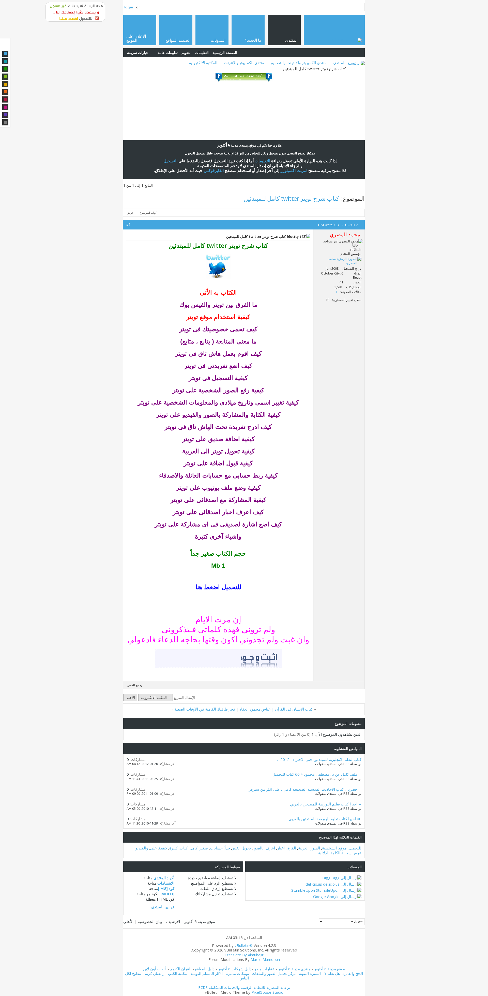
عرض (130, 212)
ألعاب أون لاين (154, 968)
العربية (303, 847)
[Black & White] (5, 122)
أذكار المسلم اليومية (206, 973)
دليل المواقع (205, 968)
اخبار (281, 847)
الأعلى (130, 697)
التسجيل (170, 161)
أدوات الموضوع (148, 212)
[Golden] (5, 84)
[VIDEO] (167, 893)
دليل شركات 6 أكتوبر (235, 968)
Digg (326, 877)
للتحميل (355, 847)
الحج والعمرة (352, 973)
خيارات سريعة (137, 52)
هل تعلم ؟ (332, 973)
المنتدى (339, 62)
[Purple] (5, 115)
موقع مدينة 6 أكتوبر (199, 921)
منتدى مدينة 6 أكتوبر (294, 968)
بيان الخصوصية (150, 921)
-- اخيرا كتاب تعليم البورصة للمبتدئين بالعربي (325, 803)
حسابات (216, 847)
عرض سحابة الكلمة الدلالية (339, 852)
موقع (343, 847)
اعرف (270, 847)
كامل (193, 847)
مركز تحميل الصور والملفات (274, 973)
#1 (128, 224)
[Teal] (5, 61)
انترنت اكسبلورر (293, 170)
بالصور (258, 847)
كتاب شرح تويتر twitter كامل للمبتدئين (291, 198)
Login (128, 7)
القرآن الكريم (180, 968)
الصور (315, 847)
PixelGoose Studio (267, 992)
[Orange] (5, 92)
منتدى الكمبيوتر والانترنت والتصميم (299, 62)
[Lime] (5, 77)
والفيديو (141, 847)
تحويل (246, 847)
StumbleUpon (303, 890)
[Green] (5, 69)
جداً (227, 847)
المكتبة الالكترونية (203, 62)
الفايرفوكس (214, 170)
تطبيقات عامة (168, 52)
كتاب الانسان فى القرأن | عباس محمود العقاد (276, 709)
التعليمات (202, 52)
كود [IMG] (166, 888)
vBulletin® (244, 945)
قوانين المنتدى (162, 906)
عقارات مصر (264, 968)
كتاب (184, 847)
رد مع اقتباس (134, 685)
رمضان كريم (154, 973)
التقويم (186, 52)
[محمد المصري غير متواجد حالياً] (339, 261)
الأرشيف (173, 921)
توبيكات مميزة (237, 973)
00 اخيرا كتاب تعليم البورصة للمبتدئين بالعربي (324, 818)
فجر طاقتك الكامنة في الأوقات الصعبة (205, 709)
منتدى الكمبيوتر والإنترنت (244, 62)
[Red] (5, 99)
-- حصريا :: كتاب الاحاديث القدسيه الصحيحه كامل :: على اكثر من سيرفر (305, 789)
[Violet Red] (5, 107)
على (153, 847)
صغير (204, 847)
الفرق (291, 847)
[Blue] (5, 54)
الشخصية (329, 847)
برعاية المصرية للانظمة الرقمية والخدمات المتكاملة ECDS (244, 987)
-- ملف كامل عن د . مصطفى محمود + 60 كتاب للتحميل (316, 774)
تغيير (235, 847)
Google (319, 896)
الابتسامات (165, 883)
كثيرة (173, 847)
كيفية (163, 847)
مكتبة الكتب (177, 973)
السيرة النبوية (310, 973)
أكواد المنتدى (164, 877)
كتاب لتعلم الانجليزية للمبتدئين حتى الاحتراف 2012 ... (319, 759)
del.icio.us (314, 884)
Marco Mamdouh (265, 959)
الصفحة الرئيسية (224, 52)
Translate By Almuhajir (244, 954)
